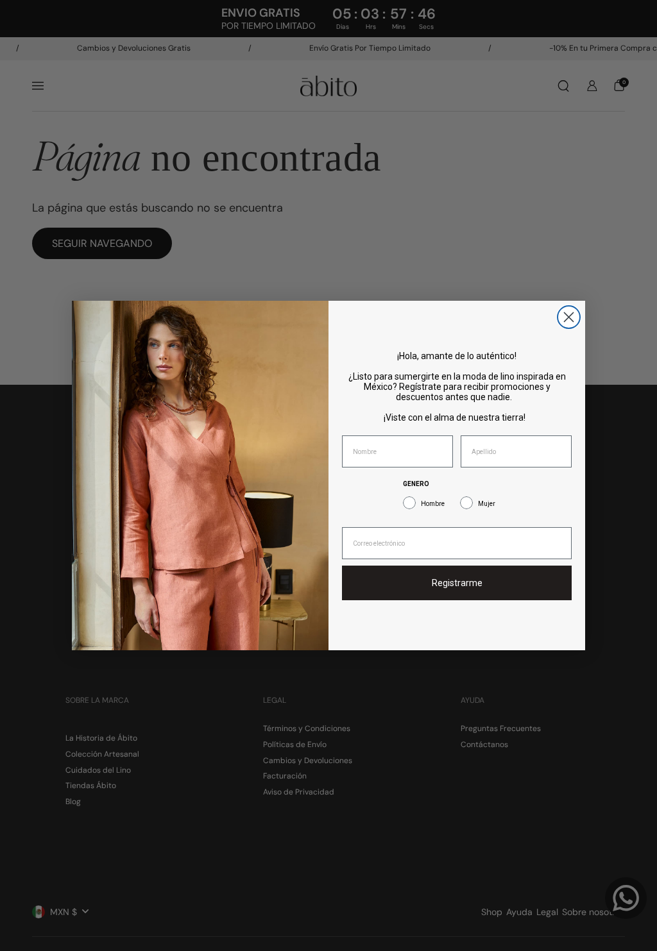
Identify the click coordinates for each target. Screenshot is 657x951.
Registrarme (457, 583)
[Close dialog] (569, 317)
